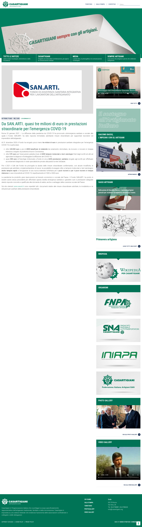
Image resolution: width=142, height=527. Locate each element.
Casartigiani (53, 58)
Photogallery (89, 509)
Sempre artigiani (121, 58)
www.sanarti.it (19, 186)
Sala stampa (100, 4)
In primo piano (7, 118)
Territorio (88, 4)
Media (87, 58)
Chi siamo (87, 499)
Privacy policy (29, 522)
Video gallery (89, 512)
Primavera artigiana (106, 239)
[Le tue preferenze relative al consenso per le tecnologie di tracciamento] (138, 523)
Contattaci (112, 4)
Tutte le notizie (16, 58)
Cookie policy (19, 522)
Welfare (17, 118)
